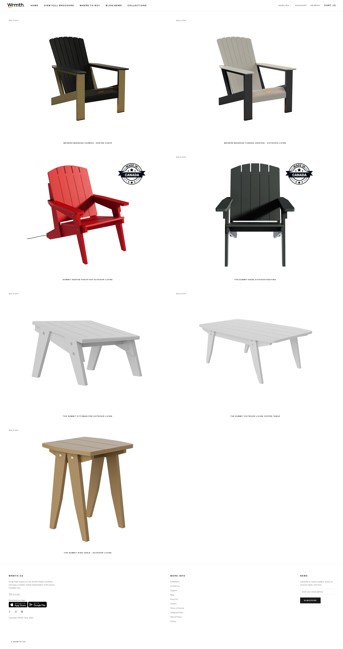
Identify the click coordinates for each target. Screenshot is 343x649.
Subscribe (310, 600)
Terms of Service (177, 608)
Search (315, 5)
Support (173, 590)
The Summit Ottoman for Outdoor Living (88, 416)
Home (34, 5)
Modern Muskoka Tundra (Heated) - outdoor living (255, 143)
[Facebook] (10, 611)
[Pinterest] (22, 611)
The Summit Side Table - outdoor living (88, 553)
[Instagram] (16, 611)
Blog (172, 595)
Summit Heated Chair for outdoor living (88, 280)
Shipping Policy (176, 612)
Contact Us (175, 586)
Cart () (330, 5)
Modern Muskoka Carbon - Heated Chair (88, 143)
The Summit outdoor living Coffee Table (255, 416)
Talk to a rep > (15, 594)
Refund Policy (176, 617)
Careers (173, 603)
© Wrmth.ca (18, 642)
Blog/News (114, 5)
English (284, 5)
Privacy (173, 621)
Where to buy (90, 5)
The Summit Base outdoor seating (255, 280)
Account (301, 5)
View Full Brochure (59, 5)
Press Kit (174, 599)
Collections (137, 5)
